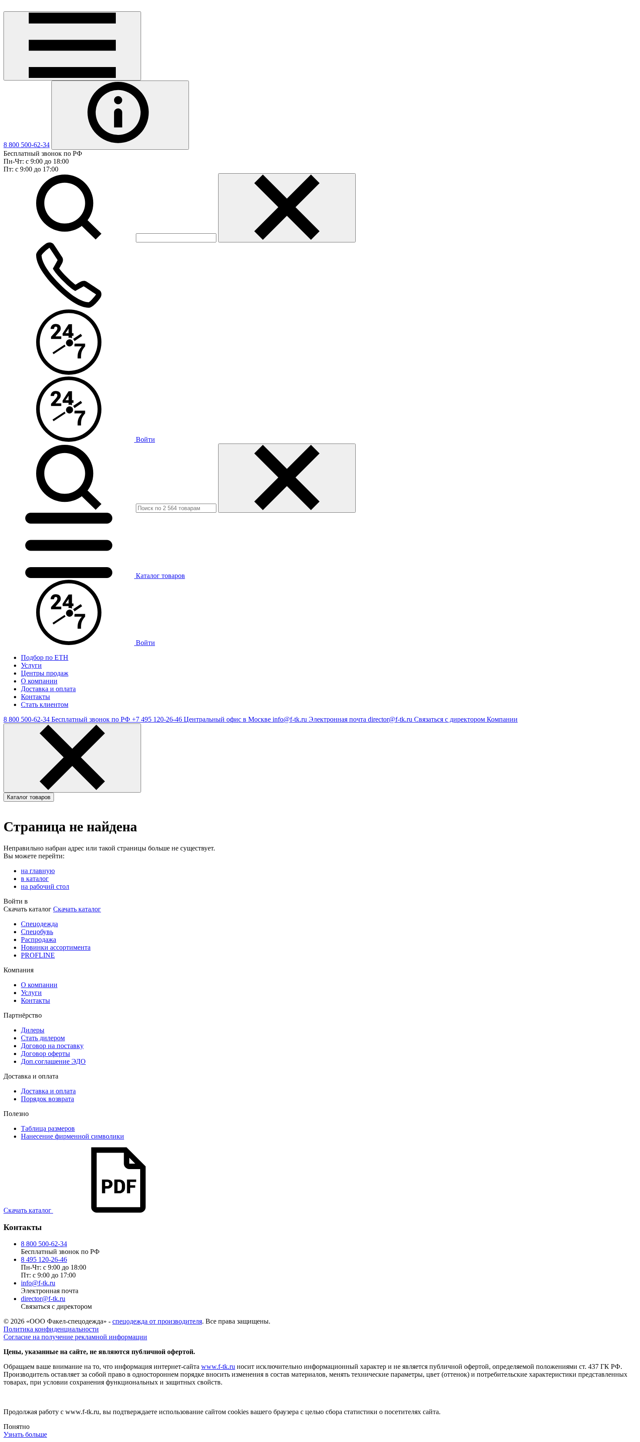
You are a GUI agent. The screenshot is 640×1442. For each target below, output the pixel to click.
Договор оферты (45, 1053)
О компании (39, 984)
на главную (38, 870)
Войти (144, 439)
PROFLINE (38, 955)
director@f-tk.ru (43, 1298)
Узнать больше (25, 1434)
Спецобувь (37, 931)
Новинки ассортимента (56, 947)
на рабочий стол (45, 886)
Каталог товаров (29, 797)
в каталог (35, 878)
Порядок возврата (47, 1099)
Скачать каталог (77, 909)
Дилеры (32, 1030)
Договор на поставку (52, 1045)
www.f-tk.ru (218, 1366)
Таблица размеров (48, 1128)
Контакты (35, 1000)
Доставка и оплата (48, 1091)
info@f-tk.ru (38, 1283)
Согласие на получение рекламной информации (75, 1337)
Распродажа (38, 939)
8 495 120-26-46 (44, 1259)
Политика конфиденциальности (51, 1329)
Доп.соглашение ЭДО (53, 1061)
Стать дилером (43, 1038)
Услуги (31, 992)
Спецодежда (39, 924)
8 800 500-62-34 (26, 144)
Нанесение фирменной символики (72, 1136)
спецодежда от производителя (157, 1321)
